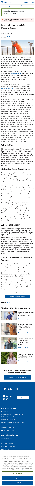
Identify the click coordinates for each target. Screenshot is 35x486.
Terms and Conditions (7, 427)
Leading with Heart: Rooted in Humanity (12, 414)
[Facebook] (4, 396)
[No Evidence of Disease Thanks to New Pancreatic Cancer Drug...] (9, 343)
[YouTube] (7, 399)
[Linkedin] (11, 396)
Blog (8, 6)
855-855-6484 (13, 13)
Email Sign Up (5, 449)
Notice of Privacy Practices (8, 419)
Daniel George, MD (7, 88)
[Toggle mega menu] (30, 2)
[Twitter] (4, 399)
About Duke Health (6, 438)
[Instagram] (7, 396)
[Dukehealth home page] (4, 2)
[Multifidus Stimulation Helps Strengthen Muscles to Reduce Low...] (9, 329)
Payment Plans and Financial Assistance (12, 422)
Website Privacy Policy (7, 430)
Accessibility (4, 411)
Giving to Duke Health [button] (16, 377)
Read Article (22, 319)
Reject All (17, 478)
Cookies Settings (17, 473)
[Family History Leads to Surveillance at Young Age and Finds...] (9, 358)
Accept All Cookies (17, 483)
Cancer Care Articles (18, 6)
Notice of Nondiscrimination (9, 417)
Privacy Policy (20, 470)
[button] (26, 2)
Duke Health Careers (7, 443)
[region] (17, 468)
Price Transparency (6, 425)
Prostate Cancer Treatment (17, 296)
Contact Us (23, 397)
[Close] (33, 452)
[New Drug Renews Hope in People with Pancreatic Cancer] (9, 315)
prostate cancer (16, 73)
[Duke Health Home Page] (11, 389)
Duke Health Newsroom (8, 446)
